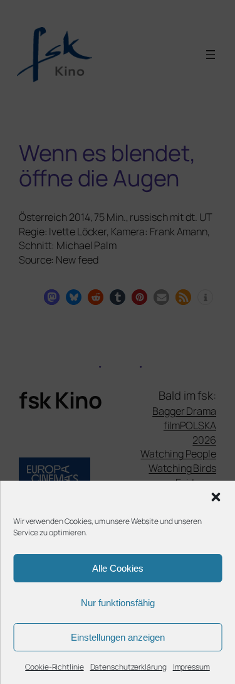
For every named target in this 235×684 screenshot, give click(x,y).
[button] (215, 497)
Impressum (191, 666)
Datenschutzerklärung (128, 666)
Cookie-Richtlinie (54, 666)
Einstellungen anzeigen (118, 637)
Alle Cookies (118, 568)
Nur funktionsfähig (118, 602)
